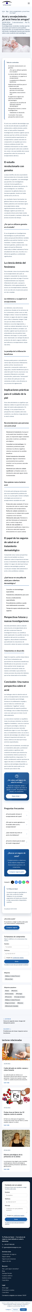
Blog (7, 11)
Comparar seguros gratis (16, 872)
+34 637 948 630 (9, 1244)
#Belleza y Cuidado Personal (12, 976)
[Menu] (29, 3)
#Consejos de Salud (19, 997)
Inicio (3, 11)
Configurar (8, 1309)
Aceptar (23, 1309)
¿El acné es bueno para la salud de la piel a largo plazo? (15, 842)
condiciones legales (18, 957)
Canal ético (5, 1280)
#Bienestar (20, 1003)
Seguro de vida (6, 1261)
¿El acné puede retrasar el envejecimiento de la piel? (14, 815)
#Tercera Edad (9, 979)
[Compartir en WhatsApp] (23, 882)
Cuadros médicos (7, 1275)
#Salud (7, 990)
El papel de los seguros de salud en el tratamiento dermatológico (16, 98)
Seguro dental (6, 1256)
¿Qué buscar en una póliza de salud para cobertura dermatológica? (18, 104)
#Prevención (8, 997)
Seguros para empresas (9, 1258)
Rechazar (15, 1309)
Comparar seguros (11, 927)
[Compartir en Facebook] (16, 882)
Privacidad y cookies (8, 1290)
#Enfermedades (9, 993)
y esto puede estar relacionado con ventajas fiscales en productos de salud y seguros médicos (16, 338)
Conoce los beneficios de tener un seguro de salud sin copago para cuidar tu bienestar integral (16, 317)
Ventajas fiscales (7, 1273)
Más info (23, 1306)
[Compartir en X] (12, 882)
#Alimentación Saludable (11, 1006)
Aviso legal (5, 1287)
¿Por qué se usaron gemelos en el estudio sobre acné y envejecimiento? (15, 824)
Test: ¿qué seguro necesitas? (10, 1268)
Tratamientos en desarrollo (17, 112)
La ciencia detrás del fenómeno (17, 74)
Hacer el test (15, 796)
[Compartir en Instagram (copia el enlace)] (27, 882)
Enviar (16, 961)
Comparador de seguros (9, 1254)
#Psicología (19, 993)
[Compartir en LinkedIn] (20, 882)
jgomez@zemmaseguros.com (12, 1247)
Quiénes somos (6, 1278)
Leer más (6, 1082)
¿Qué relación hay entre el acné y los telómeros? (14, 834)
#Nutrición (14, 990)
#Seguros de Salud (10, 1003)
